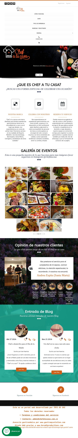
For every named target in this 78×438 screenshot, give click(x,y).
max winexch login (45, 427)
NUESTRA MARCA (15, 114)
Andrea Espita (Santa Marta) (53, 275)
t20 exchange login (57, 427)
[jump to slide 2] (40, 75)
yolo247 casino (68, 427)
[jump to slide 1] (38, 75)
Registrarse (61, 3)
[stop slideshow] (42, 75)
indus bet (28, 427)
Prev (6, 391)
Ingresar (68, 3)
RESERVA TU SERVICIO (62, 114)
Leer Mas (21, 369)
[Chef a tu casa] (39, 9)
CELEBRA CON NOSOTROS (39, 114)
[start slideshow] (36, 75)
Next (72, 391)
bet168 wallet (35, 427)
